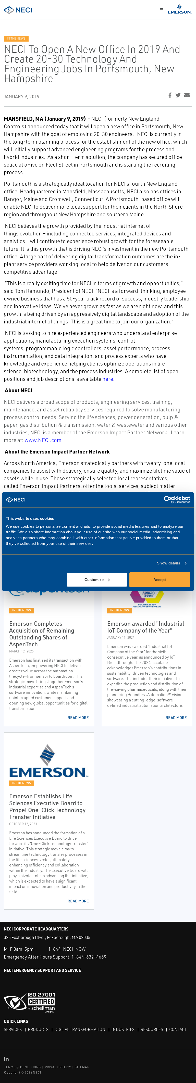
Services (13, 1029)
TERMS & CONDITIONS (22, 1067)
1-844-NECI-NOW (66, 949)
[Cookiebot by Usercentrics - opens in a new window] (167, 500)
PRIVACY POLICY (58, 1067)
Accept (159, 579)
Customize (94, 579)
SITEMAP (82, 1067)
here (107, 378)
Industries (123, 1029)
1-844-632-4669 (88, 957)
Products (38, 1029)
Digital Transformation (80, 1029)
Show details (168, 563)
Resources (152, 1029)
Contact (178, 1029)
